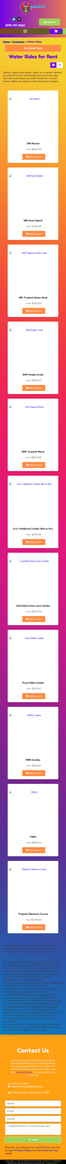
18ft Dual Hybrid (33, 220)
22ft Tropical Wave (33, 451)
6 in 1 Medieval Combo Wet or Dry (33, 528)
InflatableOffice (52, 1163)
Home (6, 41)
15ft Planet (33, 143)
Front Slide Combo (33, 682)
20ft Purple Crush (33, 374)
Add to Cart (35, 156)
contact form (24, 1072)
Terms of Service (48, 1150)
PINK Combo (33, 759)
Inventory (19, 41)
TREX (33, 836)
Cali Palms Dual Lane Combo (33, 605)
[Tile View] (53, 65)
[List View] (60, 65)
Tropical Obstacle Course (33, 913)
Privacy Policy (22, 1150)
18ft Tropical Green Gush (33, 297)
